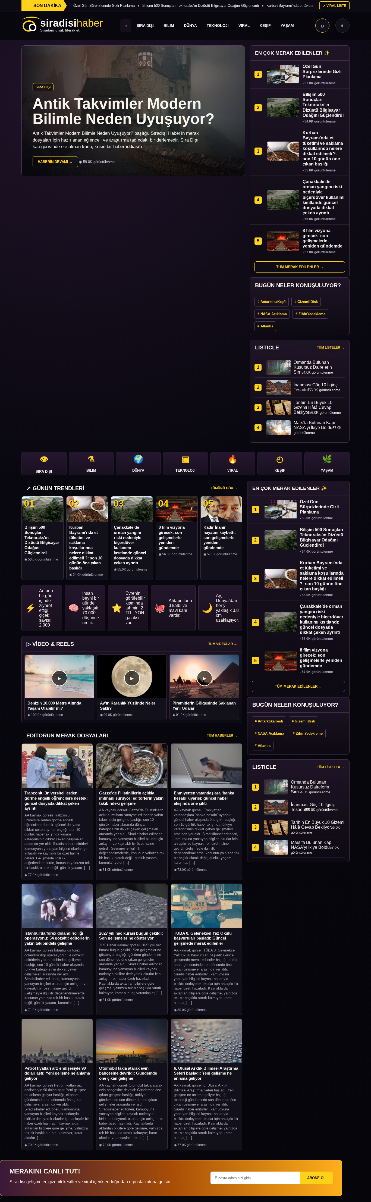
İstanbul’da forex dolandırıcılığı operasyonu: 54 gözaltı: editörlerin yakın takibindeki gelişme (57, 938)
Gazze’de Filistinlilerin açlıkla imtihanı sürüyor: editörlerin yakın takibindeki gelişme (131, 798)
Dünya (190, 25)
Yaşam (287, 25)
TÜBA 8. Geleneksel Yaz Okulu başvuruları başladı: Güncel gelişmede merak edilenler (203, 938)
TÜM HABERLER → (222, 735)
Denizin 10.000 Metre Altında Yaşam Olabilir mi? (54, 705)
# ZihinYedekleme (310, 314)
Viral (244, 25)
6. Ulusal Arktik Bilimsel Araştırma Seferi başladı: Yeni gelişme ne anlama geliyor (206, 1073)
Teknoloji (218, 25)
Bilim (169, 25)
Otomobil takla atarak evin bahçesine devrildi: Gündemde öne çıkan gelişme (128, 1073)
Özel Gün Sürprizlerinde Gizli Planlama (104, 6)
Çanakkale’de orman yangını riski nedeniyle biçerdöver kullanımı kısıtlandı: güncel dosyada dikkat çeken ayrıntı (130, 545)
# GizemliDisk (306, 302)
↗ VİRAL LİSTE (334, 6)
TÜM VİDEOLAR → (222, 644)
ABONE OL (316, 1178)
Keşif (265, 25)
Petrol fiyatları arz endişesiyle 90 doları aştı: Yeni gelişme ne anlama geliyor (57, 1073)
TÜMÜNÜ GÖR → (224, 488)
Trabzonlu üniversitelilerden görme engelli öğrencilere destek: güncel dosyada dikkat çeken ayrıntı (56, 800)
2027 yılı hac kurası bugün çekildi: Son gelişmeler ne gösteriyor (131, 936)
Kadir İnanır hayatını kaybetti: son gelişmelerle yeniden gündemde (219, 537)
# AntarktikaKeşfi (271, 302)
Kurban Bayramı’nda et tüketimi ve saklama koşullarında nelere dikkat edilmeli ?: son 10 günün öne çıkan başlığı (85, 547)
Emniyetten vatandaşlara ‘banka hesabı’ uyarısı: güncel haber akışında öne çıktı (204, 798)
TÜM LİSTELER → (330, 347)
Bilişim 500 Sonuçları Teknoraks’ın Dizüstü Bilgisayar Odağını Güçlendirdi (200, 6)
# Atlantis (265, 326)
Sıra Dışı (145, 25)
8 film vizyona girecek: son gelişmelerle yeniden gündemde (172, 537)
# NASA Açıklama (272, 314)
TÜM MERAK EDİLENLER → (299, 267)
